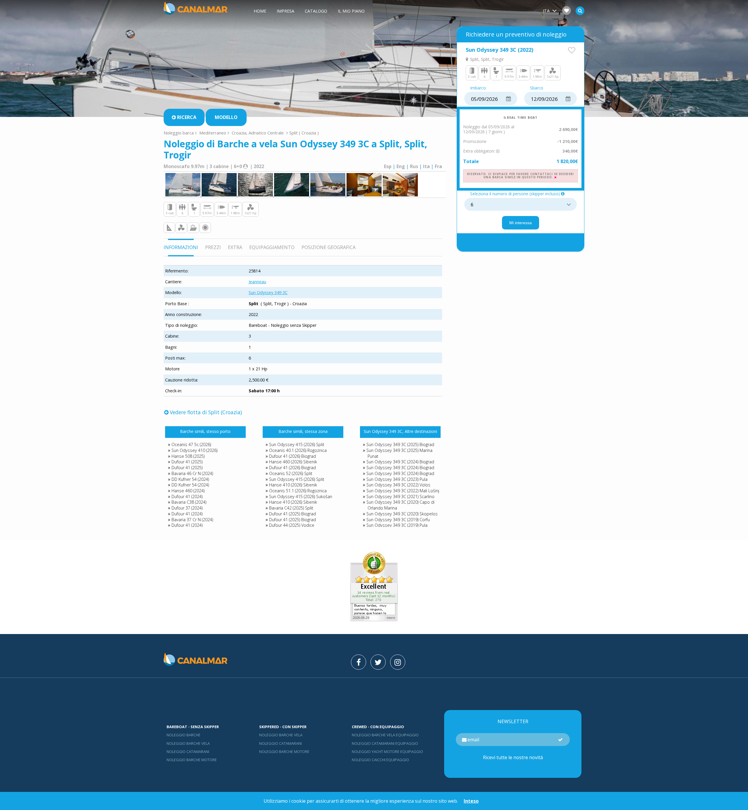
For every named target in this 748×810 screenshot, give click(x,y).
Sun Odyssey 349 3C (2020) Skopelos (402, 514)
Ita (426, 166)
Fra (438, 166)
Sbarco (536, 88)
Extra (235, 247)
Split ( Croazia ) (304, 133)
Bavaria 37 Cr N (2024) (192, 519)
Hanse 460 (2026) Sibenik (293, 461)
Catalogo (316, 11)
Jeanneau (257, 281)
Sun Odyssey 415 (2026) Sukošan (300, 496)
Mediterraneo (212, 133)
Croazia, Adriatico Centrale (258, 133)
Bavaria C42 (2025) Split (291, 508)
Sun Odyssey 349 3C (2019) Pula (396, 525)
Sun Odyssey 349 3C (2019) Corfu (398, 519)
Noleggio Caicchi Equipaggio (380, 759)
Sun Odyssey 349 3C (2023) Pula (396, 479)
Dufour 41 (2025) (187, 461)
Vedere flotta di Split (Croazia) (206, 412)
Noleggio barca (179, 133)
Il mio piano (351, 11)
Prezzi (213, 247)
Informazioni (181, 247)
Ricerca (186, 117)
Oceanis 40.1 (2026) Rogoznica (298, 450)
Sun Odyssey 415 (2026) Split (296, 444)
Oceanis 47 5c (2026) (191, 444)
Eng (400, 166)
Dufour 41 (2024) (187, 496)
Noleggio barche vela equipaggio (385, 735)
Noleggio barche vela (188, 743)
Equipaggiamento (272, 247)
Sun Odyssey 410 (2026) (194, 450)
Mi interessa (520, 222)
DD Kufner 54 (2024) (190, 479)
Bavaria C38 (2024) (189, 502)
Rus (414, 166)
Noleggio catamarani (188, 751)
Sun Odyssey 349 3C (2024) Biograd (400, 461)
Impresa (285, 11)
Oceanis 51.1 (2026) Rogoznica (298, 490)
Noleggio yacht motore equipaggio (387, 751)
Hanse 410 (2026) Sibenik (293, 485)
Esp (388, 166)
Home (260, 11)
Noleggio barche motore (192, 759)
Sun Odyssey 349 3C (268, 292)
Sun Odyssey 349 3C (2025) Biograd (400, 444)
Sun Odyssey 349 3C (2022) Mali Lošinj (402, 490)
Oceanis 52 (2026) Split (290, 473)
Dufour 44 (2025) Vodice (291, 525)
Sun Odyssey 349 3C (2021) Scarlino (400, 496)
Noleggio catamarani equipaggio (385, 743)
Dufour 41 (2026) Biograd (292, 456)
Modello (226, 117)
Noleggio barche (183, 735)
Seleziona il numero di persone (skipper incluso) (515, 193)
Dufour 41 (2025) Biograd (292, 514)
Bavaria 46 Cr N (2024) (192, 473)
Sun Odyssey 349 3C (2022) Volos (398, 485)
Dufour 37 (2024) (187, 508)
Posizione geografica (329, 247)
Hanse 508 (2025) (188, 456)
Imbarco (478, 88)
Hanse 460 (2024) (188, 490)
